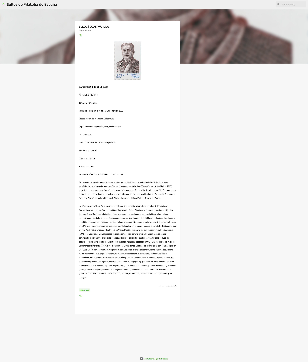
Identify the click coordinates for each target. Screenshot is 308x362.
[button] (80, 35)
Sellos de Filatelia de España (32, 4)
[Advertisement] (127, 334)
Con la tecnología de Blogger (155, 358)
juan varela (84, 290)
